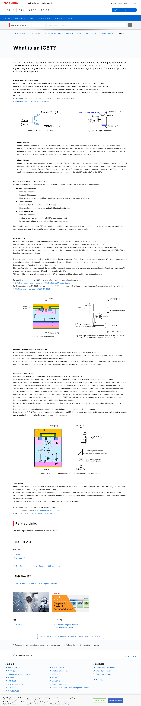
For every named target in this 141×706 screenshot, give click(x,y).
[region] (70, 700)
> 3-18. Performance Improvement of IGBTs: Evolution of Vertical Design (41, 283)
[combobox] (86, 25)
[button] (120, 3)
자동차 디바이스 (14, 667)
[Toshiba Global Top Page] (15, 3)
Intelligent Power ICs (60, 671)
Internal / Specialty (103, 671)
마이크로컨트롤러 (14, 691)
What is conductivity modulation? (48, 510)
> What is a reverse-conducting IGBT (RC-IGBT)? (32, 289)
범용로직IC (56, 681)
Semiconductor (25, 33)
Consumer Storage (103, 674)
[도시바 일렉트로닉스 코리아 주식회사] (40, 3)
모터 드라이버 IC (58, 667)
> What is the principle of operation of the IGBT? (32, 101)
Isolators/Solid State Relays (19, 674)
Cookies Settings (99, 700)
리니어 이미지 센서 (59, 684)
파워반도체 (12, 671)
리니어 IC (55, 677)
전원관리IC (56, 674)
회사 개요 (100, 680)
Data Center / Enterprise (105, 667)
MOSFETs (11, 677)
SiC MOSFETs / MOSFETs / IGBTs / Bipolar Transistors (94, 33)
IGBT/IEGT (12, 681)
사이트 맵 (133, 656)
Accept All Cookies (115, 700)
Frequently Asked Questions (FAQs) (57, 33)
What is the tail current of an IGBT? (38, 513)
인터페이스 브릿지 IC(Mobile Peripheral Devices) (70, 688)
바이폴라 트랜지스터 (15, 684)
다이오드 (11, 688)
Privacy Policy (64, 704)
